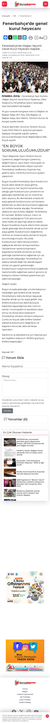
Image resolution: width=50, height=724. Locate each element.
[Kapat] (47, 716)
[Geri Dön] (4, 4)
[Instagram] (28, 711)
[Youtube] (36, 711)
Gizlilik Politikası (25, 702)
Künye (25, 689)
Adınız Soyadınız (12, 366)
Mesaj (5, 376)
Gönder (7, 411)
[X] (21, 711)
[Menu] (45, 4)
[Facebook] (14, 711)
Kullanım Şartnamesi (25, 694)
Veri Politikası (25, 697)
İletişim (25, 692)
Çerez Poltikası (25, 700)
